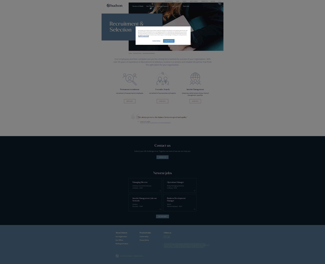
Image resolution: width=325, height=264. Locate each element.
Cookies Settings (156, 40)
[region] (163, 35)
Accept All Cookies (168, 41)
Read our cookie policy (144, 36)
